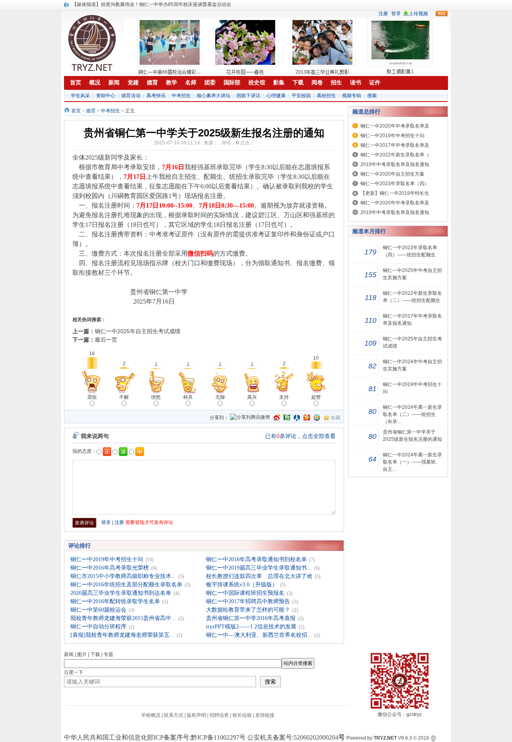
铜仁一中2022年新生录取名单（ (394, 155)
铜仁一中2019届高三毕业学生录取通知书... (259, 568)
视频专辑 (351, 95)
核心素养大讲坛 (213, 95)
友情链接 (264, 715)
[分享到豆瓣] (287, 417)
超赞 (316, 397)
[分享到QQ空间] (317, 417)
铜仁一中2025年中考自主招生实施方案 (412, 274)
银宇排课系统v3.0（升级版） (242, 585)
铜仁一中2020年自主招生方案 (392, 174)
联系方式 (173, 715)
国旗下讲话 (248, 95)
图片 (82, 654)
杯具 (188, 397)
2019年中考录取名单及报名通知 (394, 164)
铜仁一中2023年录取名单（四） (394, 183)
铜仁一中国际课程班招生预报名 (245, 593)
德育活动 (130, 95)
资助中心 (105, 95)
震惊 (92, 397)
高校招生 (326, 95)
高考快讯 (156, 95)
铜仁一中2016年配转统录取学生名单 (115, 601)
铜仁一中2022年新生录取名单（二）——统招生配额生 (412, 296)
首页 (76, 111)
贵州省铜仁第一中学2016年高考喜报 (251, 618)
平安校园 (301, 95)
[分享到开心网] (307, 417)
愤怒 (156, 397)
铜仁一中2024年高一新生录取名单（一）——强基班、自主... (412, 462)
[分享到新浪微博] (277, 417)
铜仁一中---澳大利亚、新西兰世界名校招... (259, 635)
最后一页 (106, 339)
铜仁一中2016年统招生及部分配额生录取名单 (126, 585)
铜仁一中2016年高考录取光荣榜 (109, 568)
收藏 (335, 417)
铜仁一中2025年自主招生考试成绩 (137, 331)
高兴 (252, 397)
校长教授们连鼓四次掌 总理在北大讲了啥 (259, 576)
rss (441, 13)
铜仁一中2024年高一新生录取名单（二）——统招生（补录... (412, 414)
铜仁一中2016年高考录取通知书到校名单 (256, 559)
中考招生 (181, 95)
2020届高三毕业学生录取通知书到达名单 (120, 593)
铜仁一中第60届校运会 (98, 610)
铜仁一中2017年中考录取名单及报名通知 (412, 319)
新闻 (69, 654)
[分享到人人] (297, 417)
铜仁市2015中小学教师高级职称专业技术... (123, 576)
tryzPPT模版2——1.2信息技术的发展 (251, 627)
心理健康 (276, 95)
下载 (95, 654)
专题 (108, 654)
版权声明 (196, 715)
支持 (284, 397)
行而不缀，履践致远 (93, 4)
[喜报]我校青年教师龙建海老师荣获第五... (122, 635)
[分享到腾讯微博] (250, 418)
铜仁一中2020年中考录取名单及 (394, 126)
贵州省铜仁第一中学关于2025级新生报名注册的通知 (412, 435)
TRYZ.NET (385, 738)
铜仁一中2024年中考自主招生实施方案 (412, 365)
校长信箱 (242, 715)
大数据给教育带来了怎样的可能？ (248, 610)
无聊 (220, 397)
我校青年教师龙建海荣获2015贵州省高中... (123, 618)
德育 (91, 111)
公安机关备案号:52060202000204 (292, 737)
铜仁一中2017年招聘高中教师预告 (248, 601)
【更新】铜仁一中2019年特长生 (394, 193)
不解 (124, 397)
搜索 (372, 95)
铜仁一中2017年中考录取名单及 (394, 145)
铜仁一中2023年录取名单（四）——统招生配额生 (410, 251)
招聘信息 (219, 715)
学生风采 (80, 95)
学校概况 (150, 715)
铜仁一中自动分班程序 (98, 627)
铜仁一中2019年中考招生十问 (106, 559)
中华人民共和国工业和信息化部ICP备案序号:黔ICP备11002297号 (155, 737)
